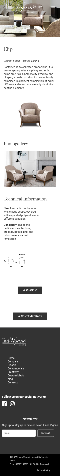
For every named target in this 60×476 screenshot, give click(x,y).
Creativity (13, 372)
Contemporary (16, 368)
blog (10, 379)
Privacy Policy (43, 470)
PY (40, 7)
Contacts (13, 382)
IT (35, 7)
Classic (12, 365)
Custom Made (16, 375)
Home (11, 358)
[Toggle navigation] (53, 7)
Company (13, 361)
